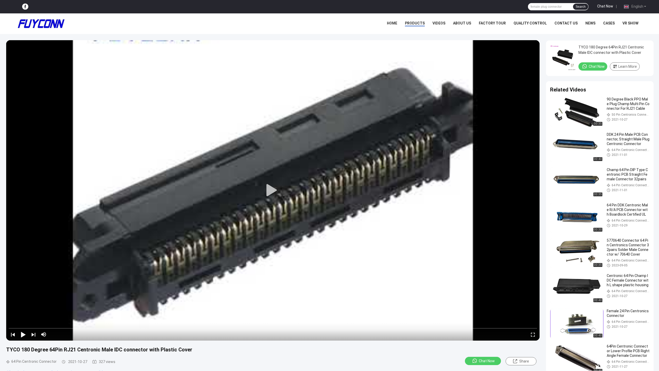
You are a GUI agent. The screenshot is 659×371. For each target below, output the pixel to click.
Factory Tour (492, 23)
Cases (609, 23)
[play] (272, 190)
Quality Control (530, 23)
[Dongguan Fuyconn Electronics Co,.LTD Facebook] (25, 7)
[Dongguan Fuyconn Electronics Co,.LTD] (41, 23)
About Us (462, 23)
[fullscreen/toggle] (533, 334)
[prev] (13, 334)
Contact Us (566, 23)
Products (415, 23)
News (590, 23)
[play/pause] (23, 334)
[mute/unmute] (44, 334)
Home (392, 23)
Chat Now (605, 6)
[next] (33, 334)
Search (581, 7)
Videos (438, 23)
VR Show (630, 23)
